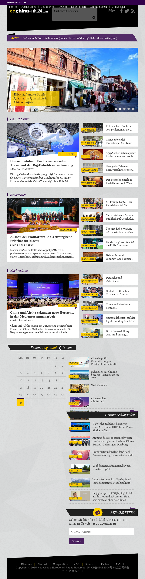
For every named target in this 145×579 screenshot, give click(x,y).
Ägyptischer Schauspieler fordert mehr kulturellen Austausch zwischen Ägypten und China (121, 154)
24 (20, 395)
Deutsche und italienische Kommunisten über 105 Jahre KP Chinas (119, 279)
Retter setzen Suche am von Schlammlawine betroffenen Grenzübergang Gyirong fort (120, 128)
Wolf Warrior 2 (99, 385)
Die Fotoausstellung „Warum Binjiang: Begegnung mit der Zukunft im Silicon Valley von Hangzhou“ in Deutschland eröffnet (120, 332)
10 (20, 380)
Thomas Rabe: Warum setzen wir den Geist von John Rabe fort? (120, 230)
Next (134, 77)
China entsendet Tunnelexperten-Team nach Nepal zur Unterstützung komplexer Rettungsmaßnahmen (119, 141)
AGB (76, 564)
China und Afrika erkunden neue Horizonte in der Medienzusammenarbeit (42, 314)
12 (34, 380)
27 (41, 395)
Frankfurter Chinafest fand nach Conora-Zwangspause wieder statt (113, 453)
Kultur (85, 156)
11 (28, 380)
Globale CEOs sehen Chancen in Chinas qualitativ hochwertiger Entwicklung (119, 292)
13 (42, 380)
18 (27, 387)
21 (48, 387)
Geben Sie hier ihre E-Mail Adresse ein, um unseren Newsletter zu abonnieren (98, 521)
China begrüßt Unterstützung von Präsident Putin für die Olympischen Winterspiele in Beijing (104, 361)
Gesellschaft (89, 169)
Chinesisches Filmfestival (98, 400)
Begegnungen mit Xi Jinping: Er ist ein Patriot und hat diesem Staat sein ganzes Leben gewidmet (112, 496)
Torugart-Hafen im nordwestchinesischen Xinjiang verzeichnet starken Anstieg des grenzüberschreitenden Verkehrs (119, 168)
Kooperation (60, 564)
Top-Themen (88, 129)
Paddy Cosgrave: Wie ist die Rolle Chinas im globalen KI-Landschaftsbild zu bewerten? (120, 243)
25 (27, 395)
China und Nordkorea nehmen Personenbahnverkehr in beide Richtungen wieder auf (120, 306)
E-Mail (120, 564)
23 (62, 387)
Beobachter (48, 6)
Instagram (132, 10)
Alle (69, 348)
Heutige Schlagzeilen (75, 428)
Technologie (67, 154)
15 (56, 380)
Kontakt (42, 564)
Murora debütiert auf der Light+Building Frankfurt (120, 319)
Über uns (26, 564)
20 (41, 387)
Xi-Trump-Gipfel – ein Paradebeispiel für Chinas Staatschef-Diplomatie (119, 203)
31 (21, 402)
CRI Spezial (118, 6)
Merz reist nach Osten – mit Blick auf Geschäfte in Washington (119, 217)
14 (48, 380)
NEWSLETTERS (122, 512)
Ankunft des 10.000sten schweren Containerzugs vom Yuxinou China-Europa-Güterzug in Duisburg (113, 441)
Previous (10, 77)
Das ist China (28, 6)
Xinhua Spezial (98, 6)
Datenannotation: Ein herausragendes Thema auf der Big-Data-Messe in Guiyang (69, 38)
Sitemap (90, 564)
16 (62, 380)
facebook (121, 10)
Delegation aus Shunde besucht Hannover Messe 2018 (105, 374)
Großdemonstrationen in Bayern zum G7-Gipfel (111, 467)
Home (13, 6)
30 (62, 395)
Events (63, 6)
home (16, 2)
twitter (127, 10)
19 (34, 387)
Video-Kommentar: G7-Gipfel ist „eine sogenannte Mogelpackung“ (112, 481)
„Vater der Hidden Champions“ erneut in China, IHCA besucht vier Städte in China (113, 427)
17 (21, 387)
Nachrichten (78, 6)
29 (55, 395)
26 (34, 395)
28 (48, 395)
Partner (105, 564)
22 (55, 387)
